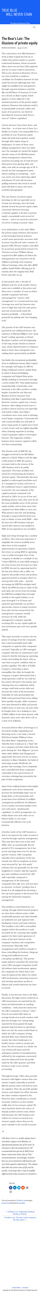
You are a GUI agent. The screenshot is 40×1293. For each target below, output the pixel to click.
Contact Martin (16, 1287)
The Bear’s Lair (20, 1200)
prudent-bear (6, 1203)
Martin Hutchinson (9, 48)
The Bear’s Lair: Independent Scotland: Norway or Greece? (20, 1213)
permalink (22, 1203)
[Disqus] (20, 1254)
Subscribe (25, 1287)
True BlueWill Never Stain (17, 12)
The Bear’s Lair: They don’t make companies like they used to (20, 1218)
